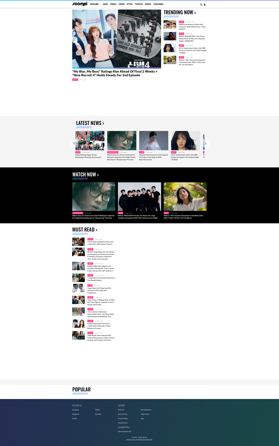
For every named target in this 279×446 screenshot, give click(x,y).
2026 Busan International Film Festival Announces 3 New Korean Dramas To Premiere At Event (101, 337)
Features (158, 4)
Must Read (83, 229)
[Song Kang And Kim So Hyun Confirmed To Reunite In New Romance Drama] (78, 323)
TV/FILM (139, 4)
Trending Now (178, 12)
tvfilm (90, 309)
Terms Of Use (122, 414)
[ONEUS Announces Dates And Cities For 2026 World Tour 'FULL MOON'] (170, 24)
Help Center (145, 414)
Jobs (142, 418)
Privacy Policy (123, 418)
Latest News (88, 122)
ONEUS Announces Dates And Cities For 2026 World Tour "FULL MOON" (192, 26)
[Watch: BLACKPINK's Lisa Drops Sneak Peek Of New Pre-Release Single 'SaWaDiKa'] (170, 36)
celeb (90, 285)
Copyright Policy (124, 427)
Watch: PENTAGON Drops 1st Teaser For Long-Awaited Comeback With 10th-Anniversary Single (137, 216)
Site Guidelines (146, 410)
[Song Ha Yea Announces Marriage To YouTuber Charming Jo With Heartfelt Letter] (153, 140)
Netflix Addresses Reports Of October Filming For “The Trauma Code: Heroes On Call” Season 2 (100, 268)
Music (148, 4)
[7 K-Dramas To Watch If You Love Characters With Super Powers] (78, 241)
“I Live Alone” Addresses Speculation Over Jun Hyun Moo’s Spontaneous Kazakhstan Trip (100, 314)
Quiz (105, 4)
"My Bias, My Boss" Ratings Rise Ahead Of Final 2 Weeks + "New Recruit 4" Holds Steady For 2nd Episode (114, 73)
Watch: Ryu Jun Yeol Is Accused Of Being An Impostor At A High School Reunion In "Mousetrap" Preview (121, 157)
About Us (121, 410)
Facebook (75, 410)
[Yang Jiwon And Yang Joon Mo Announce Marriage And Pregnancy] (78, 288)
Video (113, 4)
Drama (75, 79)
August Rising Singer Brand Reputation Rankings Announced (88, 156)
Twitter (74, 418)
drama (90, 239)
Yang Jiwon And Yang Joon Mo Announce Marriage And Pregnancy (99, 290)
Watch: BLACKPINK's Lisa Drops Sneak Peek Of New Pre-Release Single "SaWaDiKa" (192, 38)
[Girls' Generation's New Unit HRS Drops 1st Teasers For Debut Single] (185, 140)
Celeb (121, 4)
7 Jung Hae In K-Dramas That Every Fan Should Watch (101, 279)
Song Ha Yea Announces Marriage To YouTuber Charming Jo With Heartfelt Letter (153, 157)
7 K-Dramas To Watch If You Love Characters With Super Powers (100, 243)
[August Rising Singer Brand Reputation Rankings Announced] (89, 140)
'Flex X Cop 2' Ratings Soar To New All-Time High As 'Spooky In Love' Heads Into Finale (101, 302)
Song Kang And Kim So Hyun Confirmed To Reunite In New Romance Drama (99, 325)
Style (130, 4)
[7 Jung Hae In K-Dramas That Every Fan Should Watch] (78, 278)
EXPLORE (94, 4)
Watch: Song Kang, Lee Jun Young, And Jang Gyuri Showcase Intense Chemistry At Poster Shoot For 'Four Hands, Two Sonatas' (100, 255)
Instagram (75, 414)
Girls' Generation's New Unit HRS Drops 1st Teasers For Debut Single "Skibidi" (193, 50)
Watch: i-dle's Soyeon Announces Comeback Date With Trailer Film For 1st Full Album (192, 62)
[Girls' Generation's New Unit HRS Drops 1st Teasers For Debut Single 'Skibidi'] (170, 48)
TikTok (97, 410)
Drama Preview (112, 152)
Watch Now (84, 174)
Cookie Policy (123, 423)
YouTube (98, 414)
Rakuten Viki (144, 440)
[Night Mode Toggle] (204, 4)
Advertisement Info (124, 431)
